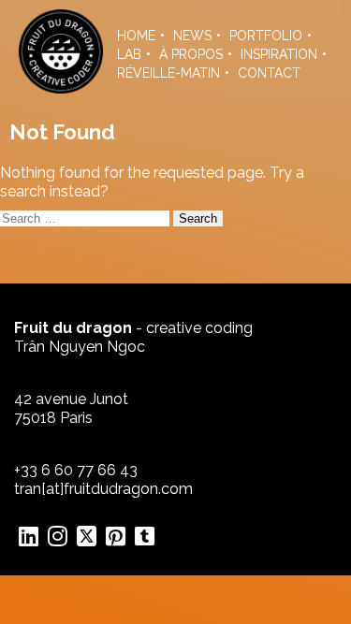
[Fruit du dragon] (61, 88)
